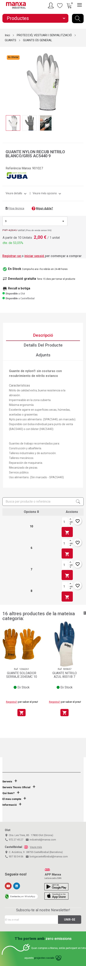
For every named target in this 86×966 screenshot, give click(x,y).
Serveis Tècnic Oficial (16, 787)
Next (81, 79)
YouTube (8, 886)
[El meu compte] (51, 5)
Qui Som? (8, 793)
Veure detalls (17, 193)
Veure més (36, 847)
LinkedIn (16, 886)
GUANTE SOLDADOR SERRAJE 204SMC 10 (21, 674)
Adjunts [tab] (43, 355)
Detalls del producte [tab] (43, 345)
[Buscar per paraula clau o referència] (78, 18)
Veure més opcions (47, 193)
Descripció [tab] (43, 335)
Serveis (7, 781)
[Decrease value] (70, 524)
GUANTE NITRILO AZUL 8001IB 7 (64, 674)
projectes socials (44, 958)
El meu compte (11, 798)
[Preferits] (60, 5)
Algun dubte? (44, 208)
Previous (5, 79)
